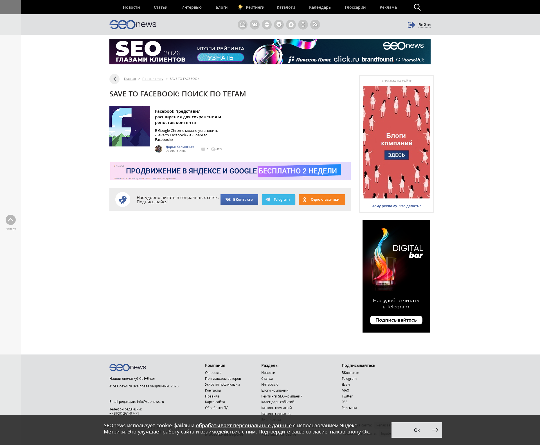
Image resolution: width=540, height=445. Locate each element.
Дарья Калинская (180, 146)
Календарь (320, 7)
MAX (345, 390)
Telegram (349, 378)
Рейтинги (255, 7)
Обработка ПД (216, 407)
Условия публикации (222, 384)
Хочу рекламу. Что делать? (396, 205)
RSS (345, 401)
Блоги (222, 7)
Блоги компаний (275, 390)
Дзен (346, 384)
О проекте (213, 372)
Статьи (160, 7)
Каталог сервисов (276, 413)
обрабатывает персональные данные (244, 425)
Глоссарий (355, 7)
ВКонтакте (243, 199)
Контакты (213, 390)
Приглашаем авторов (223, 378)
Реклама (388, 7)
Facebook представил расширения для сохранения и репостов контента (188, 116)
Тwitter (347, 396)
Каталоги (286, 7)
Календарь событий (277, 401)
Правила (212, 396)
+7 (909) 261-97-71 (124, 413)
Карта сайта (215, 401)
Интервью (191, 7)
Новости (131, 7)
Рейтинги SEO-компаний (282, 396)
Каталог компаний (276, 407)
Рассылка (349, 407)
